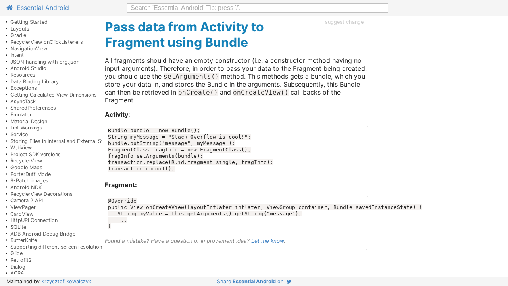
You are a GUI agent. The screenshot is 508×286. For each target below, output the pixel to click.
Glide (16, 253)
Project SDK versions (35, 154)
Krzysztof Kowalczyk (66, 281)
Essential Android (41, 8)
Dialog (17, 267)
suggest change (344, 22)
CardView (21, 214)
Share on (252, 281)
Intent (17, 55)
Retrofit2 (21, 260)
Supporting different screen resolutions (57, 247)
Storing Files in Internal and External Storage (63, 141)
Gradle (18, 35)
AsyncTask (23, 101)
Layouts (19, 29)
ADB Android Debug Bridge (42, 234)
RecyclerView (26, 161)
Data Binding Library (34, 82)
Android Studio (28, 68)
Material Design (28, 121)
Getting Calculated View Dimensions (53, 95)
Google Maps (26, 167)
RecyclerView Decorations (41, 194)
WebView (21, 148)
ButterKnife (23, 240)
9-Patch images (29, 181)
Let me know (267, 241)
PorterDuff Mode (30, 174)
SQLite (18, 227)
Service (19, 134)
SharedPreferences (33, 108)
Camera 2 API (26, 200)
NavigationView (28, 49)
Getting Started (29, 22)
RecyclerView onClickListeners (46, 42)
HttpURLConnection (34, 220)
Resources (22, 75)
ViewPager (23, 207)
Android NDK (26, 187)
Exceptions (23, 88)
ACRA (17, 273)
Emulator (21, 115)
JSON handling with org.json (44, 62)
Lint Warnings (26, 128)
